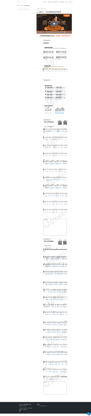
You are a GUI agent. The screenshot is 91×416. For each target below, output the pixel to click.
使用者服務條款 (25, 409)
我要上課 (45, 1)
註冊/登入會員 (70, 1)
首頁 (18, 5)
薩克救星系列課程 (55, 1)
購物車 (66, 1)
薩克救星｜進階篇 (43, 8)
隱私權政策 (21, 409)
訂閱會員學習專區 (61, 1)
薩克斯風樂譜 (50, 1)
